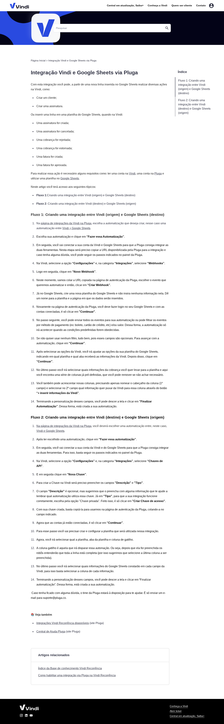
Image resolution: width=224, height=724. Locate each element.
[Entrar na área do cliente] (211, 5)
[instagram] (21, 716)
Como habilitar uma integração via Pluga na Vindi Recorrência (77, 675)
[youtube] (31, 716)
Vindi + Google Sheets (76, 228)
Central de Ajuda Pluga (50, 631)
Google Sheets (69, 178)
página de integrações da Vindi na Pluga (66, 223)
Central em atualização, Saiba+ (125, 5)
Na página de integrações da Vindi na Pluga (63, 426)
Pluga (158, 173)
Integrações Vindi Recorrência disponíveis (62, 623)
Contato (201, 5)
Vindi (132, 173)
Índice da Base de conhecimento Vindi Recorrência (70, 668)
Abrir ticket (175, 711)
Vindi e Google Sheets (50, 430)
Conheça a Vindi (157, 5)
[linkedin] (26, 716)
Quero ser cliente (182, 5)
